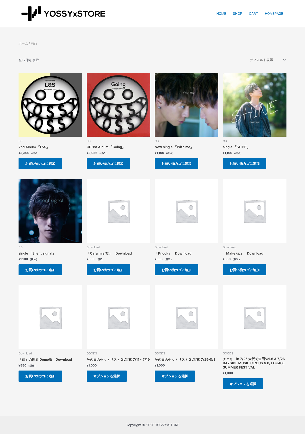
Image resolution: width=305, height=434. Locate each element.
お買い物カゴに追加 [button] (40, 163)
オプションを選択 (106, 376)
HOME (221, 13)
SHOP (237, 13)
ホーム (23, 43)
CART (253, 13)
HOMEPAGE (274, 13)
